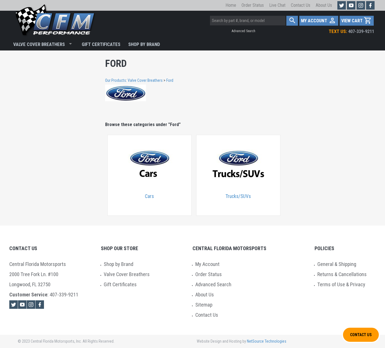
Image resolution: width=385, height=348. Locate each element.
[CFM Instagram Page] (361, 5)
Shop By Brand (144, 44)
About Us (324, 5)
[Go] (292, 21)
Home (230, 5)
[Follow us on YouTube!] (351, 5)
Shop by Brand (118, 264)
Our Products (115, 80)
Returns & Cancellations (342, 274)
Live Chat (277, 5)
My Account (207, 264)
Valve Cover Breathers (39, 44)
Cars (149, 196)
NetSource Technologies (266, 341)
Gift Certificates (101, 44)
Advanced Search (243, 31)
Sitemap (204, 305)
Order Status (253, 5)
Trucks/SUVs (238, 196)
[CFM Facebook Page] (370, 5)
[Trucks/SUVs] (238, 164)
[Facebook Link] (40, 304)
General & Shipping (336, 264)
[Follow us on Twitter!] (341, 5)
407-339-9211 (351, 31)
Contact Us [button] (361, 334)
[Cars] (149, 164)
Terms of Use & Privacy (341, 284)
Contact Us (300, 5)
